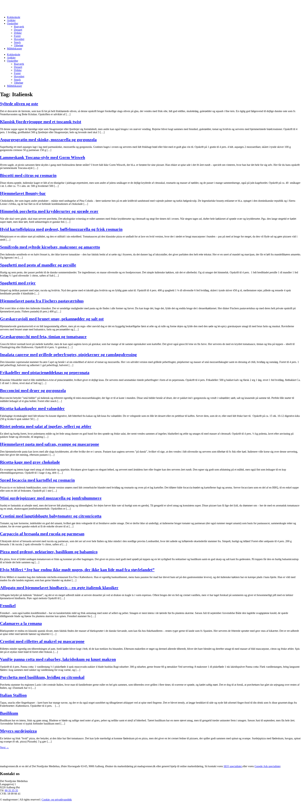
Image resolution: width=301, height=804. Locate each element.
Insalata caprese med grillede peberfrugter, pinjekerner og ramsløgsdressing (68, 354)
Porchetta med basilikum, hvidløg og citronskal (42, 677)
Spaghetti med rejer (18, 283)
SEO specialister (233, 766)
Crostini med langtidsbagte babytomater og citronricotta (50, 516)
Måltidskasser (14, 48)
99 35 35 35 (11, 790)
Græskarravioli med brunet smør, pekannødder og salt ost (52, 319)
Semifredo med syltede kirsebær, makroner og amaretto (50, 247)
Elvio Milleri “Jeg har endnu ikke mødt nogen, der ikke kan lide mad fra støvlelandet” (77, 569)
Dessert (18, 29)
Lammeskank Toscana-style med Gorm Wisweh (42, 157)
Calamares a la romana (21, 623)
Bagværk (19, 26)
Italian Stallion (13, 695)
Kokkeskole (13, 17)
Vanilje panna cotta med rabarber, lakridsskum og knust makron (58, 659)
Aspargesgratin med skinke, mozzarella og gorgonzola (48, 139)
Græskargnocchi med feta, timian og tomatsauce (43, 336)
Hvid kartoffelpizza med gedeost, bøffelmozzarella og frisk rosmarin (61, 229)
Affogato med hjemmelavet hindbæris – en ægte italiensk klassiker (59, 587)
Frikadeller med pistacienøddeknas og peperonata (44, 372)
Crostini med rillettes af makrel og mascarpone (42, 641)
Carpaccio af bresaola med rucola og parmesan (42, 534)
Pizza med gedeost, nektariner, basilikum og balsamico (49, 551)
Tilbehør (18, 45)
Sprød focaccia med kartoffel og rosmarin (37, 480)
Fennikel (8, 605)
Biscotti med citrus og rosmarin (28, 175)
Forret (17, 36)
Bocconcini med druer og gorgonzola (33, 390)
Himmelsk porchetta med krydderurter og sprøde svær (49, 211)
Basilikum (9, 713)
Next (4, 747)
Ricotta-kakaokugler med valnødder (32, 408)
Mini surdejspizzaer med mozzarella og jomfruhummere (51, 498)
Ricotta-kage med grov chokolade (30, 462)
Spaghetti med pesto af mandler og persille (38, 265)
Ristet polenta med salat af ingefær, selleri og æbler (45, 426)
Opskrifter (12, 23)
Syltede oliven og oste (19, 103)
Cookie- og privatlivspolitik (57, 799)
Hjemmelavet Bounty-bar (23, 193)
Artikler (11, 20)
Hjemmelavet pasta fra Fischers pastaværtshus (42, 301)
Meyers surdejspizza (18, 731)
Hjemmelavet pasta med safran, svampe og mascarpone (49, 444)
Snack (17, 42)
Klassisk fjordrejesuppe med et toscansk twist (40, 121)
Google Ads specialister (267, 766)
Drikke (18, 32)
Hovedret (19, 39)
